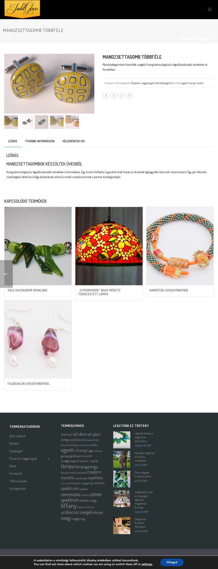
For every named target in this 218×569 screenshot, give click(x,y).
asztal (73, 439)
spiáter (83, 489)
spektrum (70, 488)
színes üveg (88, 500)
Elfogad (172, 562)
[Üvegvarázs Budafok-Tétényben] (121, 525)
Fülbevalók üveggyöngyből (29, 383)
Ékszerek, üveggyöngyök (142, 83)
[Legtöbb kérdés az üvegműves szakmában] (121, 439)
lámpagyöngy (86, 466)
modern (94, 472)
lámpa (68, 465)
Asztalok (14, 443)
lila (96, 461)
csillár (93, 445)
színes (85, 495)
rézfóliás (99, 483)
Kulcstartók (15, 473)
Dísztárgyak (16, 451)
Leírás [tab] (12, 141)
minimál (81, 473)
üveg (65, 518)
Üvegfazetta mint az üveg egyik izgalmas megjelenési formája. (144, 499)
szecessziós (70, 494)
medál (72, 472)
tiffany (69, 505)
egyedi (185, 83)
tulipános (81, 507)
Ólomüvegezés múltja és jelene (143, 474)
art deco (80, 434)
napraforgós (80, 478)
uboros (90, 507)
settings (146, 564)
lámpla (65, 472)
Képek (12, 466)
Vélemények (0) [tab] (73, 141)
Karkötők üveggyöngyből (169, 290)
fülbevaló (98, 450)
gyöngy (65, 456)
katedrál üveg (86, 461)
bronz (64, 445)
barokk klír (93, 440)
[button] (86, 62)
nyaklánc (95, 477)
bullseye (73, 445)
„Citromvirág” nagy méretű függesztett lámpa (99, 292)
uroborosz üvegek (77, 512)
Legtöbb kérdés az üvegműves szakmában (144, 437)
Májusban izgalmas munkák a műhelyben (145, 456)
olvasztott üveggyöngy (81, 483)
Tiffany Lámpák (18, 481)
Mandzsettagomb (163, 83)
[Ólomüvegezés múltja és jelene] (121, 479)
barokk (82, 440)
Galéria (171, 39)
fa (75, 450)
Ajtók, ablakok (17, 436)
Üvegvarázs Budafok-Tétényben (140, 522)
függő (90, 451)
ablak (64, 434)
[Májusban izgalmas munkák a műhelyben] (121, 459)
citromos (84, 445)
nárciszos (65, 483)
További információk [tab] (40, 141)
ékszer (98, 512)
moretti (200, 83)
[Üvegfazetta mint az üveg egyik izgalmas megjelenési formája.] (121, 498)
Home (161, 39)
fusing (192, 83)
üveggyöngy (78, 519)
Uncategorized (17, 488)
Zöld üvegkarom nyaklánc (28, 290)
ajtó (70, 434)
